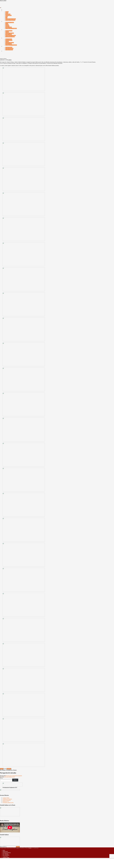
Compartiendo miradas (10, 36)
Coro (6, 17)
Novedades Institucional (10, 20)
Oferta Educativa (8, 30)
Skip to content (3, 0)
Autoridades (7, 14)
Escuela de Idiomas (7, 21)
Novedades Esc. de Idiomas (11, 28)
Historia (7, 11)
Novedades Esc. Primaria (10, 35)
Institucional (5, 10)
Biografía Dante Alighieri (10, 19)
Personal (7, 24)
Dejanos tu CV (6, 801)
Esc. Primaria (5, 29)
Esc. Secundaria (6, 38)
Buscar (1, 778)
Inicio (4, 9)
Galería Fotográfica (7, 800)
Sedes (6, 16)
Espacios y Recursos (9, 33)
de (5, 768)
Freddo (29, 848)
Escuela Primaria (8, 47)
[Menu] (0, 7)
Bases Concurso (8, 39)
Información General (9, 22)
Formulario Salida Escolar (8, 802)
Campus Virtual (8, 27)
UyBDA (10, 57)
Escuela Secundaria (9, 48)
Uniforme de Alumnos (7, 799)
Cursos (6, 23)
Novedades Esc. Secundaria (11, 45)
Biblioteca (7, 26)
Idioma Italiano (8, 15)
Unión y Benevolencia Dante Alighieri (8, 2)
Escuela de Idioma (9, 49)
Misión (6, 13)
